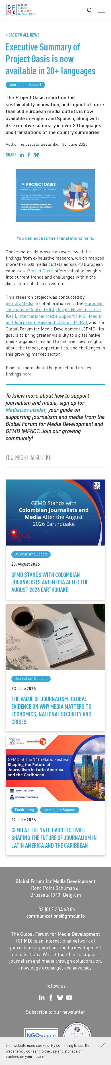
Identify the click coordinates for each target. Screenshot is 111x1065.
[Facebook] (51, 997)
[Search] (89, 10)
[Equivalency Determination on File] (41, 1036)
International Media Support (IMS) (52, 316)
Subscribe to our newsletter (55, 1012)
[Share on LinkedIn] (21, 154)
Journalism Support (25, 84)
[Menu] (101, 10)
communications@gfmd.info (55, 916)
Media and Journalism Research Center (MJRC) (53, 319)
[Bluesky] (60, 997)
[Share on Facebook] (28, 154)
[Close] (102, 1045)
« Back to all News (23, 34)
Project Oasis (40, 270)
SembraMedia (19, 303)
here (88, 238)
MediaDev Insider (26, 409)
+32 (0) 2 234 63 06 (55, 909)
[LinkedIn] (42, 997)
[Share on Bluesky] (36, 154)
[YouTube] (69, 997)
